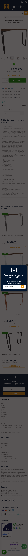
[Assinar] (22, 286)
